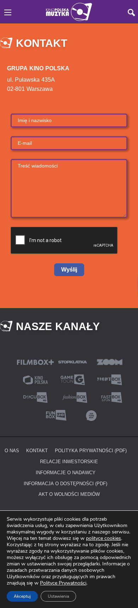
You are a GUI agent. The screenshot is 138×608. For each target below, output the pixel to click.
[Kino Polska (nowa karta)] (35, 379)
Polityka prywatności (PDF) (91, 450)
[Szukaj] (131, 12)
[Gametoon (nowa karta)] (72, 379)
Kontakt (37, 450)
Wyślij (69, 269)
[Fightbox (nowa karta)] (109, 379)
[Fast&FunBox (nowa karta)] (109, 397)
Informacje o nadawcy (66, 472)
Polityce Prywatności (63, 583)
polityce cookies (103, 538)
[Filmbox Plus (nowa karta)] (35, 361)
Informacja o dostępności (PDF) (65, 483)
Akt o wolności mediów (69, 494)
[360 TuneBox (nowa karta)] (91, 414)
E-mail (25, 143)
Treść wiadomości (38, 166)
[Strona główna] (69, 11)
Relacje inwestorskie (69, 461)
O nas (12, 450)
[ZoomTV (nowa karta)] (109, 361)
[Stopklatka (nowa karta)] (72, 361)
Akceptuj (22, 596)
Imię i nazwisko (35, 120)
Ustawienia (58, 596)
